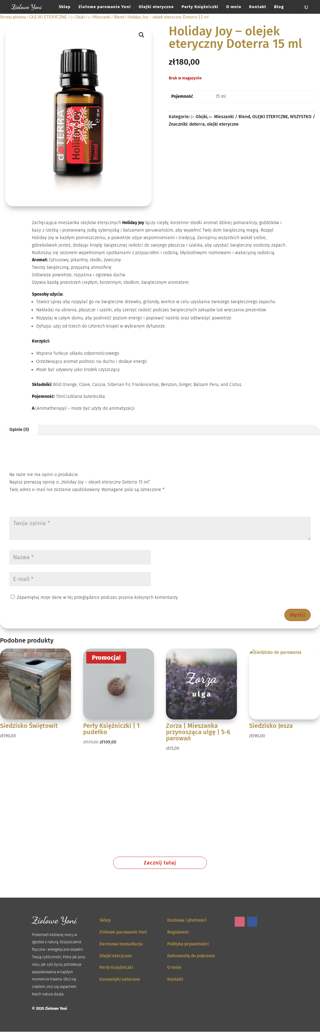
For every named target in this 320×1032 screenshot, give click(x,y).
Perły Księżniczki (200, 7)
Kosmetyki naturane (119, 979)
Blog (279, 7)
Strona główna (13, 16)
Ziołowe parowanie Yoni (104, 7)
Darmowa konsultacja (121, 944)
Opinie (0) (19, 429)
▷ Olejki (78, 16)
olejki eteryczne (223, 124)
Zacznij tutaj (160, 863)
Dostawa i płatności (186, 920)
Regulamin (178, 932)
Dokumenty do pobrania (191, 956)
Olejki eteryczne (156, 7)
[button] (141, 35)
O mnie (233, 7)
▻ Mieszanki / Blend (106, 16)
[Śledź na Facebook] (252, 922)
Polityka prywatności (188, 944)
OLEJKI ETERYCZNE (48, 16)
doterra (197, 124)
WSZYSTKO (301, 116)
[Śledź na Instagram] (240, 922)
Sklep (65, 7)
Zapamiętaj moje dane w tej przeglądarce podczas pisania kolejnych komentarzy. (97, 597)
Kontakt (257, 7)
